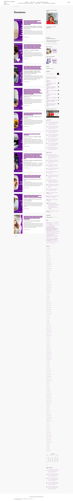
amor (55, 222)
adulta (25, 20)
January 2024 (48, 283)
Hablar (38, 22)
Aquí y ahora (35, 20)
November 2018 (49, 398)
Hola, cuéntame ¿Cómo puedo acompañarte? (48, 3)
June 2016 (48, 445)
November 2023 (49, 287)
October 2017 (48, 419)
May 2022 (48, 320)
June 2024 (48, 274)
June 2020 (48, 363)
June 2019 (48, 385)
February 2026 (48, 259)
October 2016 (48, 439)
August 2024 (48, 270)
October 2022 (48, 311)
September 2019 (49, 380)
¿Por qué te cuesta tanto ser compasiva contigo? (32, 136)
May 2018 (48, 408)
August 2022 (48, 315)
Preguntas (25, 23)
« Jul (47, 464)
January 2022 (48, 328)
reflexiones (52, 240)
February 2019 (48, 393)
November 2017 (49, 417)
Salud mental (25, 24)
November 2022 (49, 309)
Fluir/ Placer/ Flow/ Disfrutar (51, 233)
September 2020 (49, 357)
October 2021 (48, 333)
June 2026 (48, 251)
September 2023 (49, 290)
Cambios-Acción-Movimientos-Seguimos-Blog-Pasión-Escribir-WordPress (52, 229)
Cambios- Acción (51, 225)
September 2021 (49, 335)
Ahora (25, 66)
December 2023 (48, 285)
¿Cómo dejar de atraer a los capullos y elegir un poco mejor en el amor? (53, 123)
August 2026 (48, 248)
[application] (52, 114)
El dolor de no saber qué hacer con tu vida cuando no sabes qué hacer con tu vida (53, 161)
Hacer (40, 22)
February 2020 (48, 370)
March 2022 (48, 324)
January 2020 (48, 372)
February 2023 (48, 303)
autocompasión (28, 21)
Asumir (25, 21)
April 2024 (48, 277)
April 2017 (48, 428)
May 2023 (48, 298)
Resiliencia (39, 23)
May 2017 (48, 426)
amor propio (28, 44)
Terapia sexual (40, 157)
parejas (35, 155)
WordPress (20, 499)
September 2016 (49, 441)
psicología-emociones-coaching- (51, 240)
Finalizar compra (37, 3)
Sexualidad (25, 157)
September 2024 (49, 268)
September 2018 (49, 402)
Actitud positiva (26, 216)
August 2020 (48, 359)
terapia (29, 24)
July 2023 (47, 294)
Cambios (36, 21)
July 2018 (47, 406)
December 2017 (48, 415)
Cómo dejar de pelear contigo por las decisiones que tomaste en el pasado (53, 185)
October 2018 (48, 400)
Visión (54, 243)
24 (46, 461)
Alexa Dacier (50, 126)
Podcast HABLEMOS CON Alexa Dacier (42, 2)
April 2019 (48, 389)
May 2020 (48, 365)
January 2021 (48, 350)
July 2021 (47, 339)
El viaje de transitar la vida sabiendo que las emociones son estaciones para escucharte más (53, 180)
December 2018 (48, 396)
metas (47, 234)
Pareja (39, 67)
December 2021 (48, 329)
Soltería (31, 157)
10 (46, 458)
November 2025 (49, 264)
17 (46, 460)
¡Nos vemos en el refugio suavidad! (51, 43)
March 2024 (48, 279)
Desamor (40, 90)
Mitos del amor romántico (27, 155)
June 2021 (48, 341)
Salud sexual (35, 156)
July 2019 (47, 383)
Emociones (34, 22)
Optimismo (37, 217)
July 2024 (47, 272)
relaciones (56, 240)
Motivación (50, 234)
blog (58, 224)
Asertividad (38, 20)
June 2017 (48, 424)
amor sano (55, 223)
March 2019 (48, 391)
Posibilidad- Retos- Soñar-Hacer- (52, 236)
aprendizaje (50, 224)
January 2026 (48, 261)
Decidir (33, 90)
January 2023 (48, 305)
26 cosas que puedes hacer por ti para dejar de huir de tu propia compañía (53, 176)
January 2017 (48, 434)
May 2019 (48, 387)
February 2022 (48, 326)
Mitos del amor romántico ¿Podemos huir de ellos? (33, 160)
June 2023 (48, 296)
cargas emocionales (55, 231)
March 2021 (48, 346)
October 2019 (48, 378)
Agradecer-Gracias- (49, 222)
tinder (25, 158)
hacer (58, 233)
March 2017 (48, 430)
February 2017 (48, 432)
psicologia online (35, 23)
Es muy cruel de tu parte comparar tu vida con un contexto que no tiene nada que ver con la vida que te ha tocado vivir (33, 27)
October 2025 (48, 266)
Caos (24, 46)
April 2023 (48, 300)
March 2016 (48, 450)
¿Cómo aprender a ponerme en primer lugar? (32, 220)
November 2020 (49, 354)
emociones (56, 232)
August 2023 (48, 292)
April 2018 (48, 409)
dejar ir (51, 232)
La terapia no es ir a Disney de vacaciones (31, 50)
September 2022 (49, 313)
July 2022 (47, 316)
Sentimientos (33, 48)
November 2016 (49, 437)
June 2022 (48, 318)
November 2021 (49, 331)
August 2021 (48, 337)
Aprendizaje (31, 20)
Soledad (29, 157)
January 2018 (48, 413)
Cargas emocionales (26, 22)
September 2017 (49, 421)
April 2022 (48, 322)
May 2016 (48, 447)
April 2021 (48, 344)
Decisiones (31, 22)
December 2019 (48, 374)
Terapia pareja (35, 157)
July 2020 (47, 361)
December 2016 (48, 435)
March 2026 (48, 257)
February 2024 (48, 281)
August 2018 (48, 404)
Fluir (58, 232)
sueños (51, 243)
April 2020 (48, 367)
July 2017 (47, 422)
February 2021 (48, 348)
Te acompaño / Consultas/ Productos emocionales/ (25, 3)
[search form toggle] (67, 2)
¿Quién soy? (26, 2)
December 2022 (48, 307)
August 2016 (48, 443)
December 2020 (48, 352)
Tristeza (40, 48)
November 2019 (49, 376)
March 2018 (48, 411)
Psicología (27, 47)
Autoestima (32, 21)
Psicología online (29, 23)
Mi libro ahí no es (32, 2)
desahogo (54, 232)
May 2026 (48, 253)
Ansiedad (27, 20)
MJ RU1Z (49, 147)
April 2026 (48, 255)
